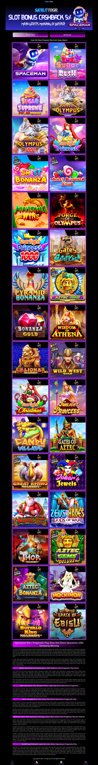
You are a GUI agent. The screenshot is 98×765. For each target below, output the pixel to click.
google (56, 753)
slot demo (23, 702)
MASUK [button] (12, 764)
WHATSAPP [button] (61, 764)
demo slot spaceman (32, 736)
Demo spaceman (17, 671)
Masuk (68, 35)
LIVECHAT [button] (85, 764)
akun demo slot (71, 720)
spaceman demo (65, 662)
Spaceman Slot (16, 649)
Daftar (30, 35)
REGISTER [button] (36, 764)
